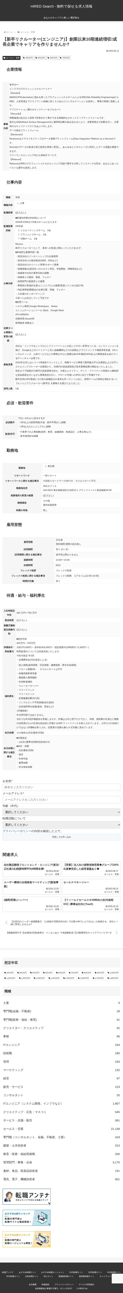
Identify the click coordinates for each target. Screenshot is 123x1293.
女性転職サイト (32, 1276)
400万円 (29, 58)
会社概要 (33, 1284)
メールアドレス (13, 793)
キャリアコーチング (108, 1276)
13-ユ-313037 (66, 1288)
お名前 (7, 781)
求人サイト (48, 1276)
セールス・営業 (13, 58)
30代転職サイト (95, 1272)
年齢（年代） (11, 806)
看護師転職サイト (66, 1276)
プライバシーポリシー (17, 831)
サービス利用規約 (86, 1284)
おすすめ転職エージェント (52, 1272)
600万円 (53, 58)
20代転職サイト (76, 1272)
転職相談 (45, 1284)
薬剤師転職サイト (86, 1276)
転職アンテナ (8, 1272)
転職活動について (14, 818)
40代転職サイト (114, 1272)
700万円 (66, 58)
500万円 (41, 58)
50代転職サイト (13, 1276)
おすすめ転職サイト (27, 1272)
